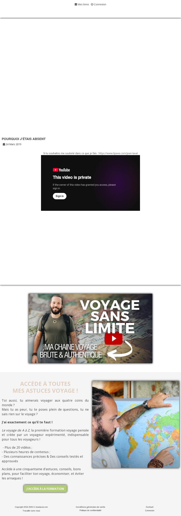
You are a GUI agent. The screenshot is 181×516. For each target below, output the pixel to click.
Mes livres (83, 4)
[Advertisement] (90, 51)
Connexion (99, 4)
